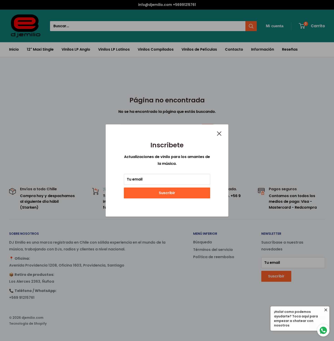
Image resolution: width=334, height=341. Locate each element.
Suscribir (167, 192)
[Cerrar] (219, 133)
